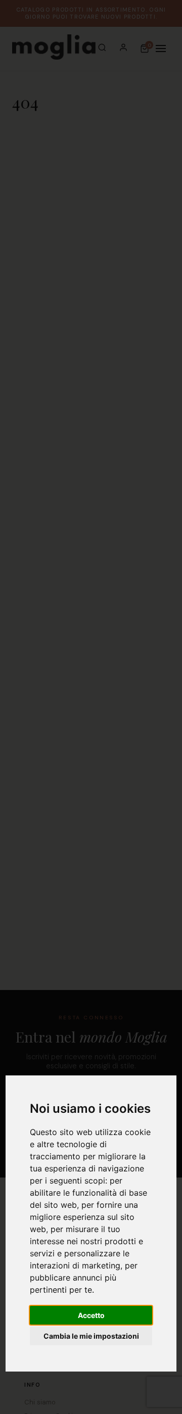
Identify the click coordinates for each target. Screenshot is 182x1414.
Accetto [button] (91, 1315)
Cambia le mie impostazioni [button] (91, 1336)
